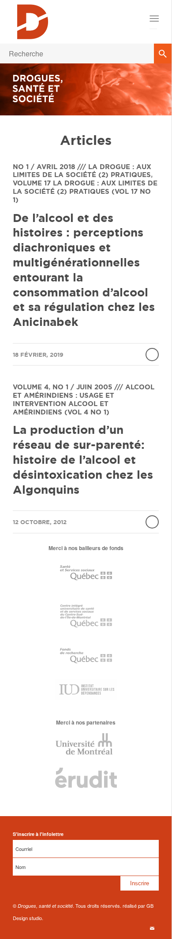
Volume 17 (32, 183)
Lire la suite (152, 354)
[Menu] (153, 18)
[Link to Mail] (152, 928)
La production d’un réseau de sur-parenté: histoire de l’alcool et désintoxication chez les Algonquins (83, 459)
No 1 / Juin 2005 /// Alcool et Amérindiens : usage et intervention (83, 395)
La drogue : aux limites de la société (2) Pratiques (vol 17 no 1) (85, 191)
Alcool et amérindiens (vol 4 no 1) (61, 408)
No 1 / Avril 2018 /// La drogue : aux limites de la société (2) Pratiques (82, 171)
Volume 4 (31, 387)
